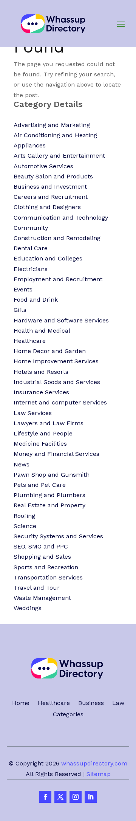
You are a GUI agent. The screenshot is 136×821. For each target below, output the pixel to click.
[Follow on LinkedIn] (91, 797)
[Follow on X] (60, 797)
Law (118, 703)
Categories (68, 715)
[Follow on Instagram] (76, 797)
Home (20, 703)
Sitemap (99, 774)
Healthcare (54, 703)
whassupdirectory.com (94, 763)
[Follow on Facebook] (45, 797)
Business (91, 703)
